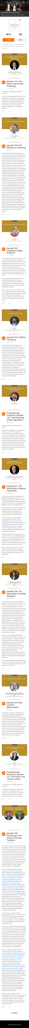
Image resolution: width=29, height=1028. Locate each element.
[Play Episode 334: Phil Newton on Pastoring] (3, 146)
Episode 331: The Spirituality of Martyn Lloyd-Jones (16, 488)
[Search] (23, 2)
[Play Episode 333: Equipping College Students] (3, 249)
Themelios (20, 637)
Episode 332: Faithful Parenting (16, 338)
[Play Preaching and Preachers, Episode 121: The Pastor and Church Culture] (3, 773)
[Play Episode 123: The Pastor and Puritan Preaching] (3, 82)
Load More (14, 1013)
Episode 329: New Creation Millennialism (14, 704)
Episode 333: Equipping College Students (15, 250)
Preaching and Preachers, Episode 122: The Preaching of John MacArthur (15, 416)
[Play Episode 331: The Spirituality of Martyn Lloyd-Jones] (3, 487)
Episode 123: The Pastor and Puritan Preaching (15, 83)
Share (9, 40)
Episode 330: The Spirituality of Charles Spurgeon (16, 593)
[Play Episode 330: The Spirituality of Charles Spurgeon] (3, 592)
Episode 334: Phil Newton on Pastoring (16, 146)
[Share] (9, 111)
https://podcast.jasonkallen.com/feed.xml (13, 15)
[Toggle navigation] (27, 2)
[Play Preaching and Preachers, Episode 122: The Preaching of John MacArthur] (3, 414)
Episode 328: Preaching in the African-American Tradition (14, 836)
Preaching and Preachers (10, 12)
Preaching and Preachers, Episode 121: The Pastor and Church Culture (16, 775)
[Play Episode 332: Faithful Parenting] (3, 338)
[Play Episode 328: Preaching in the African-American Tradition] (3, 834)
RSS (21, 40)
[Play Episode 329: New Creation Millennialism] (3, 703)
